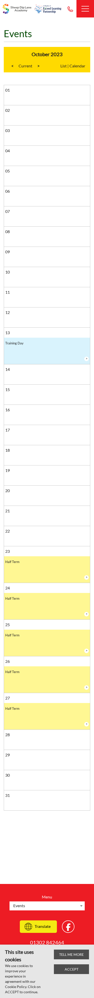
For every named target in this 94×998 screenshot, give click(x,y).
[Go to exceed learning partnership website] (47, 8)
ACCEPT (71, 969)
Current (25, 65)
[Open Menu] (85, 8)
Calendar (77, 65)
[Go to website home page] (18, 9)
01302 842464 (70, 8)
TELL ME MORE (71, 954)
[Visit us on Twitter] (68, 926)
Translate (43, 926)
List (63, 65)
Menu (47, 896)
